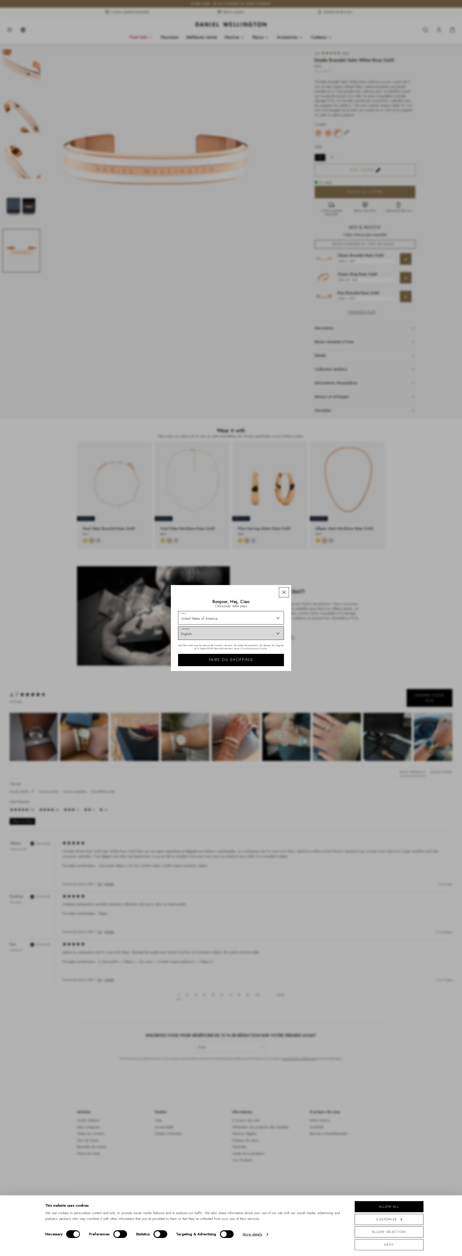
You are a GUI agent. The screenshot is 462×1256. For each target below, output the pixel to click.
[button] (284, 592)
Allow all (389, 1206)
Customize (386, 1219)
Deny (389, 1244)
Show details (252, 1234)
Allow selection (389, 1232)
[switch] (120, 1234)
